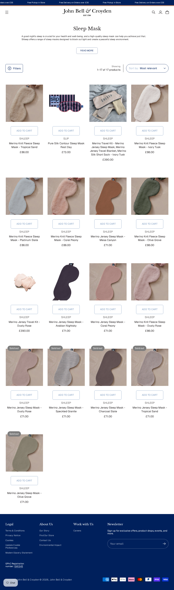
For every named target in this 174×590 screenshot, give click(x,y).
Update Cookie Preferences (12, 546)
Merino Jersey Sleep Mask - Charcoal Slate (108, 409)
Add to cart (24, 130)
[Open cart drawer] (167, 12)
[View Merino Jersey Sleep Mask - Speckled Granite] (66, 367)
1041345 (18, 566)
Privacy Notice (12, 535)
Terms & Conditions (15, 530)
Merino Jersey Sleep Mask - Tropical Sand (150, 409)
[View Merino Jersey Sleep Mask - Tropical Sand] (150, 367)
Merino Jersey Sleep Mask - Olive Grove (24, 495)
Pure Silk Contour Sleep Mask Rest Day (66, 145)
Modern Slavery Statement (18, 552)
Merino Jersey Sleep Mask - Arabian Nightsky (66, 323)
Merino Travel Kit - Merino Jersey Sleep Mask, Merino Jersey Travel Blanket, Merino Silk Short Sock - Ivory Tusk (108, 149)
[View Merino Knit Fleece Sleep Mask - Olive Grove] (150, 196)
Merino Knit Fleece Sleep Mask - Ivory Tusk (149, 145)
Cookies (9, 540)
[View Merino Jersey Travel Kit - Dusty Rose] (24, 282)
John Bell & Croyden (61, 579)
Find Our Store (46, 535)
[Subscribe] (164, 543)
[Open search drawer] (153, 12)
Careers (77, 530)
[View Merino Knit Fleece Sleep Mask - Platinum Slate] (24, 196)
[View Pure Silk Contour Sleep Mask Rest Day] (66, 103)
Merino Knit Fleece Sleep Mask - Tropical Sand (24, 145)
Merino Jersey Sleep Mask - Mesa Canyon (108, 238)
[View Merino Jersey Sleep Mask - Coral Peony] (108, 282)
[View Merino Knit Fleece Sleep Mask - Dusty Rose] (150, 282)
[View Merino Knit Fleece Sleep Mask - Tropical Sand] (24, 103)
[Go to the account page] (160, 12)
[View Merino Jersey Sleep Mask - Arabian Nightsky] (66, 282)
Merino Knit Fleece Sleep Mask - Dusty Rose (149, 323)
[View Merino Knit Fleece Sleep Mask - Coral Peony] (66, 196)
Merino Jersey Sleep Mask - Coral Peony (108, 323)
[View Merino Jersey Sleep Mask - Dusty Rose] (24, 367)
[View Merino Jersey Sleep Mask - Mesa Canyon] (108, 196)
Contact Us (45, 540)
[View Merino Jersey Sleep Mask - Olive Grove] (24, 453)
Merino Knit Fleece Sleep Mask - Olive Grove (149, 238)
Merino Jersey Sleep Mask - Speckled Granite (66, 409)
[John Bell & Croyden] (87, 12)
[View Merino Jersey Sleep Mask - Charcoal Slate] (108, 367)
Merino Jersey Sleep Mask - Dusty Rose (24, 409)
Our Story (44, 530)
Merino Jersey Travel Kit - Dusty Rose (24, 323)
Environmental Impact (50, 545)
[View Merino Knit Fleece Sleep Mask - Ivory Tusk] (150, 103)
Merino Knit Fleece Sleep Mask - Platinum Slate (24, 238)
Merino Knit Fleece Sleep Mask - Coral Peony (66, 238)
